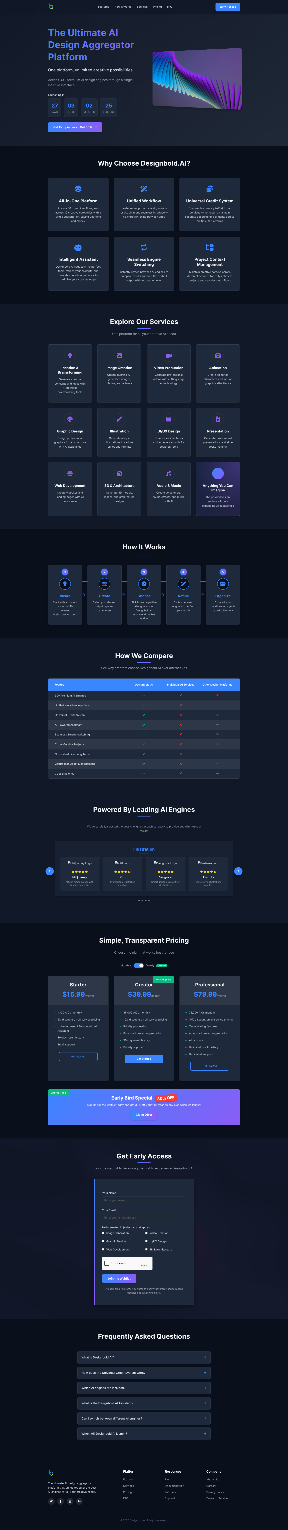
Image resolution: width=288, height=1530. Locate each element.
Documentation (174, 1485)
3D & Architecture (160, 1249)
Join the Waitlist (119, 1278)
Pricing (157, 6)
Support (170, 1498)
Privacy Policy (215, 1492)
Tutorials (170, 1492)
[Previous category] (50, 871)
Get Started (78, 1056)
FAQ (169, 6)
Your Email (109, 1210)
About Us (212, 1479)
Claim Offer (144, 1114)
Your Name (109, 1193)
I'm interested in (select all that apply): (126, 1227)
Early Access (228, 6)
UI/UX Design (158, 1241)
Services (142, 6)
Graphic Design (116, 1241)
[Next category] (238, 871)
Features (103, 6)
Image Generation (117, 1233)
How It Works (123, 6)
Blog (167, 1479)
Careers (211, 1485)
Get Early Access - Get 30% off (75, 127)
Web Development (118, 1249)
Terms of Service (217, 1498)
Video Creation (158, 1233)
